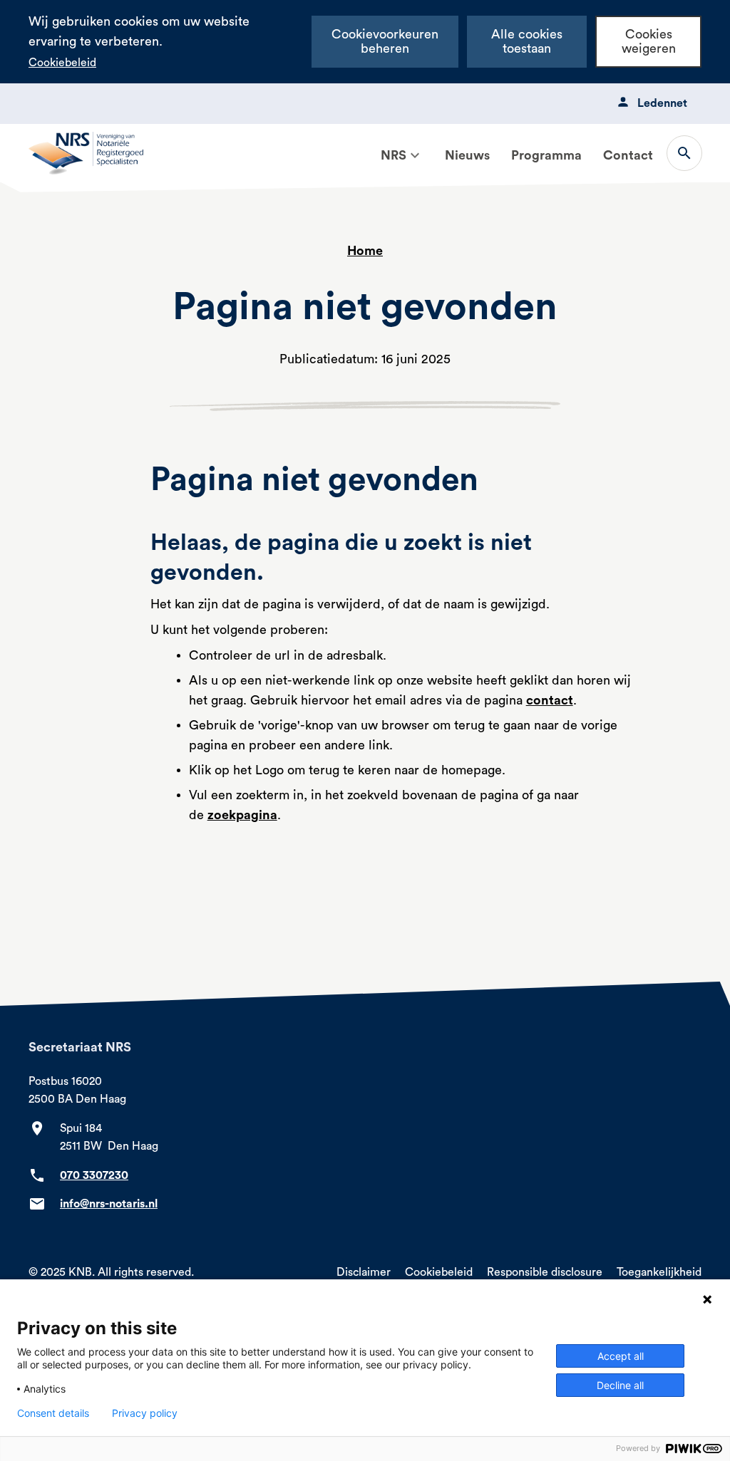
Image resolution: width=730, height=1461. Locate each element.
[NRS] (414, 155)
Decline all (620, 1385)
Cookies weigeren (649, 42)
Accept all (620, 1356)
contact (549, 700)
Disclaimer (363, 1272)
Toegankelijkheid (659, 1272)
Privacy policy (145, 1413)
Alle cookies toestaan (526, 42)
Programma (546, 155)
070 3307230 (94, 1175)
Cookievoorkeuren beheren (384, 42)
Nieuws (467, 155)
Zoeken (684, 153)
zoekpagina (242, 815)
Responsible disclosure (544, 1272)
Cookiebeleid (62, 62)
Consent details (53, 1413)
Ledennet (662, 103)
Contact (628, 155)
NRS (393, 155)
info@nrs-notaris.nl (109, 1204)
